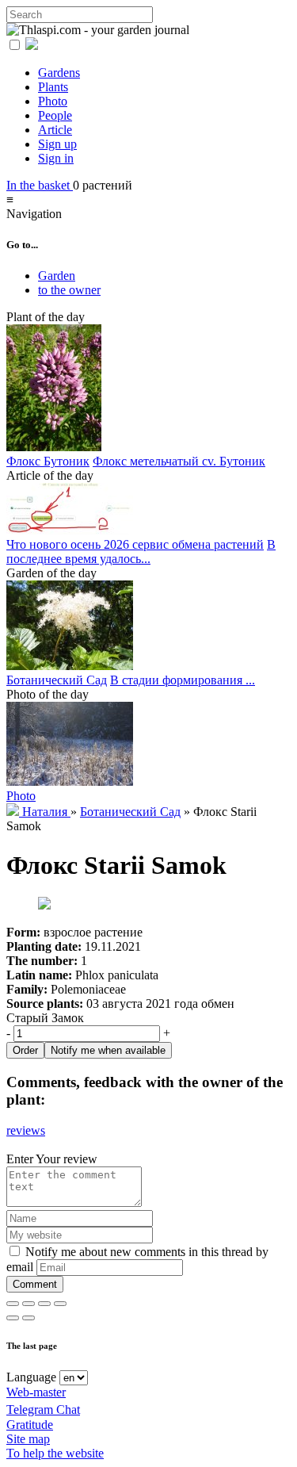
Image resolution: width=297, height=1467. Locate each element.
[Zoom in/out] (60, 1303)
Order (25, 1050)
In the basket (39, 185)
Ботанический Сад (56, 680)
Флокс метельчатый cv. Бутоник (179, 461)
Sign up (57, 144)
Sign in (56, 158)
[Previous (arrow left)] (12, 1318)
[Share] (28, 1303)
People (55, 115)
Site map (28, 1439)
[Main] (14, 811)
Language (31, 1377)
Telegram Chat (43, 1409)
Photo (52, 101)
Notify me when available (108, 1050)
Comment (35, 1284)
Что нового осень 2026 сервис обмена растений (135, 544)
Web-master (36, 1392)
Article (55, 129)
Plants (53, 87)
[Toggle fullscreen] (44, 1303)
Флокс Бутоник (47, 461)
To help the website (55, 1453)
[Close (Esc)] (12, 1303)
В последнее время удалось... (141, 551)
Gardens (59, 72)
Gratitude (29, 1424)
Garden (56, 275)
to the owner (69, 290)
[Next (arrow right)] (28, 1318)
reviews (25, 1130)
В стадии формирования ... (182, 680)
